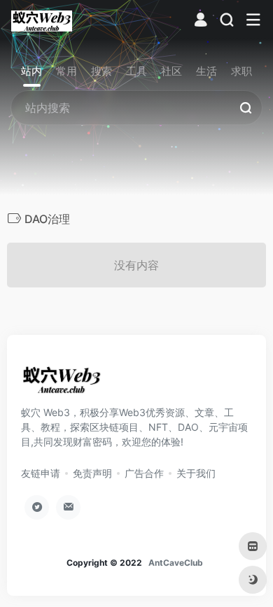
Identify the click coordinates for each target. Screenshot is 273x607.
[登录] (200, 21)
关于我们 (196, 473)
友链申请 (40, 473)
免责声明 (92, 473)
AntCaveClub (175, 562)
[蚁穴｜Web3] (41, 20)
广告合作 (144, 473)
